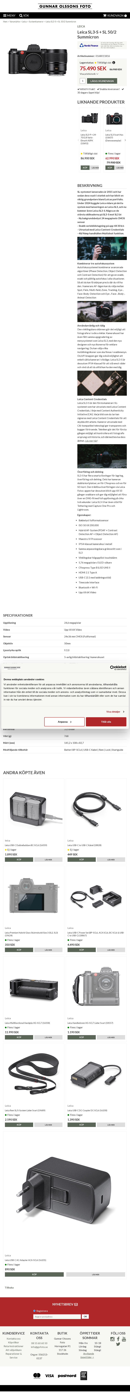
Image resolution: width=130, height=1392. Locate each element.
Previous (78, 140)
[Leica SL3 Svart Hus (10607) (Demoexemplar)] (114, 118)
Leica (24, 21)
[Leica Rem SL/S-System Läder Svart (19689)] (33, 1074)
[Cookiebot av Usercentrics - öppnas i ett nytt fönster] (112, 668)
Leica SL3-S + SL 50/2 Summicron (61, 21)
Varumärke (15, 21)
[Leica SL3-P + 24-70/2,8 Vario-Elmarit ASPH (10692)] (90, 118)
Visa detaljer (113, 711)
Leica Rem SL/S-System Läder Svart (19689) (25, 1110)
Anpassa (63, 721)
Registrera (42, 1310)
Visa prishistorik (88, 73)
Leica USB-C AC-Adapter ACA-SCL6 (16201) (25, 1260)
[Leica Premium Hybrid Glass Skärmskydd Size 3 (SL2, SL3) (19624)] (33, 896)
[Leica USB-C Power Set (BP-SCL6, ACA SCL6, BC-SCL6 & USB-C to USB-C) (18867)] (96, 896)
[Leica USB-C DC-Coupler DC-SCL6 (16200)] (96, 1074)
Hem (5, 21)
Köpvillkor (13, 1342)
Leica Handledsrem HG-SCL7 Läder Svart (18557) (90, 1023)
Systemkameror (36, 21)
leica (81, 26)
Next (125, 140)
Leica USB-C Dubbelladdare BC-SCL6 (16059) (26, 845)
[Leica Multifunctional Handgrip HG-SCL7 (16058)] (33, 986)
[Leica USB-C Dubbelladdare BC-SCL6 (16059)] (33, 808)
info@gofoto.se (39, 1347)
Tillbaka (9, 1287)
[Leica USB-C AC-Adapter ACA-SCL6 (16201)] (65, 1192)
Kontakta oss (14, 1338)
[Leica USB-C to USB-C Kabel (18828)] (96, 808)
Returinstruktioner (13, 1346)
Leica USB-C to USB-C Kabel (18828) (84, 845)
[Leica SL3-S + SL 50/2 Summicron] (38, 59)
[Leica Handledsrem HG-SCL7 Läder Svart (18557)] (96, 986)
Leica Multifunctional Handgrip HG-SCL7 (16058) (27, 1023)
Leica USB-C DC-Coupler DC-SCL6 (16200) (87, 1110)
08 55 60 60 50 (39, 1343)
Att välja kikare (14, 1350)
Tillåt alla (106, 721)
